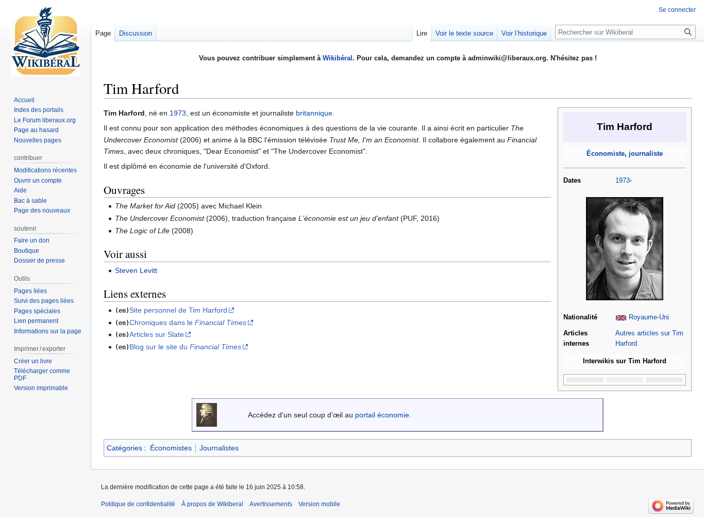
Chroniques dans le (187, 322)
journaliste (646, 153)
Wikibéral (338, 58)
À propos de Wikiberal (212, 504)
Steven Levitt (136, 270)
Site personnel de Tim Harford (178, 310)
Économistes (171, 448)
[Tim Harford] (624, 248)
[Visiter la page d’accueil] (45, 41)
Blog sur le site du (185, 347)
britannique (314, 113)
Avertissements (270, 504)
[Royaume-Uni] (621, 317)
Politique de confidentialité (138, 504)
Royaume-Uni (649, 317)
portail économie (382, 415)
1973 (622, 180)
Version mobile (319, 504)
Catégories (124, 448)
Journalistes (219, 448)
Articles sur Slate (156, 334)
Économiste (605, 153)
